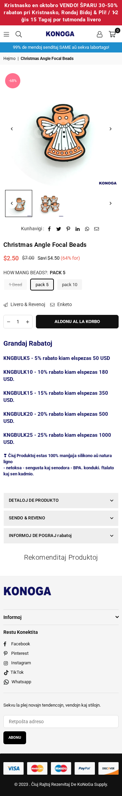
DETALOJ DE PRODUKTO (34, 500)
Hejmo (9, 58)
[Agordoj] (100, 34)
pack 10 (69, 284)
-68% (13, 81)
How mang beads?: (34, 272)
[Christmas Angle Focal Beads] (18, 203)
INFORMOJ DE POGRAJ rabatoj (40, 535)
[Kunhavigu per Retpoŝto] (96, 228)
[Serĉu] (19, 34)
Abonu (14, 737)
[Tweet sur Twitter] (58, 228)
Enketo (64, 304)
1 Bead (15, 284)
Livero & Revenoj (27, 304)
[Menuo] (6, 34)
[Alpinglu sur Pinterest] (68, 228)
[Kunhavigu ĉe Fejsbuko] (49, 228)
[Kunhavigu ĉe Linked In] (77, 228)
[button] (112, 34)
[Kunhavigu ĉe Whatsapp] (87, 228)
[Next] (110, 129)
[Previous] (12, 129)
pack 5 (42, 284)
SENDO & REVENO (27, 517)
